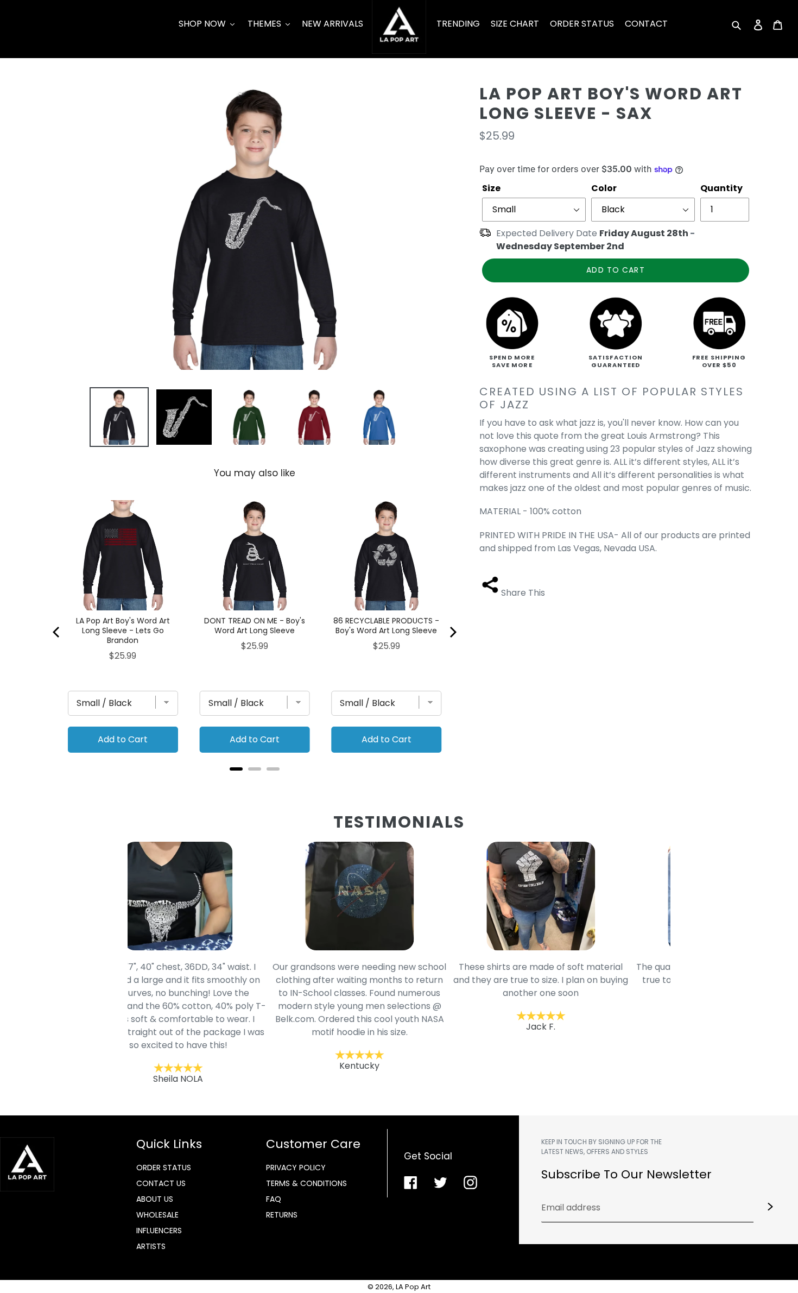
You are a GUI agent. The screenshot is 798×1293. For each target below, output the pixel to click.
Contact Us (161, 1183)
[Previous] (57, 632)
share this (523, 592)
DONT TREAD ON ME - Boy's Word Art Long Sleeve (254, 625)
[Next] (452, 632)
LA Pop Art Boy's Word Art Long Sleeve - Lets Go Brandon (123, 630)
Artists (151, 1246)
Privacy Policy (296, 1167)
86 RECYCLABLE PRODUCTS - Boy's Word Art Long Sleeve (386, 625)
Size (491, 188)
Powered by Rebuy (254, 783)
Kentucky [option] (218, 1016)
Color (604, 188)
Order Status (163, 1167)
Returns (281, 1214)
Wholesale (157, 1214)
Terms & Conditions (306, 1183)
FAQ (273, 1199)
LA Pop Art (413, 1287)
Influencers (159, 1230)
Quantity (721, 188)
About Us (154, 1199)
